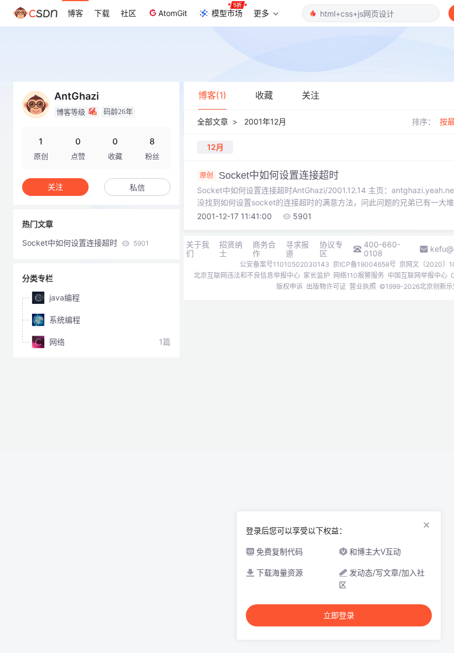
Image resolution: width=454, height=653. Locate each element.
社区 (128, 13)
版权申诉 (289, 286)
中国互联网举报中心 (417, 275)
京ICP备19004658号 (364, 264)
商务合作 (264, 249)
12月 (215, 147)
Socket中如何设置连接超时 (85, 242)
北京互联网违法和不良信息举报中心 (247, 275)
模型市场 (227, 13)
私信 (137, 187)
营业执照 (362, 286)
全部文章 (212, 121)
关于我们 (197, 249)
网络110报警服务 (358, 275)
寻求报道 (297, 249)
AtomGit (172, 13)
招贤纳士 (231, 249)
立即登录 (338, 615)
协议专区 (331, 249)
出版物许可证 (326, 286)
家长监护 (316, 275)
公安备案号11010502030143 (284, 264)
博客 (75, 13)
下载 (102, 13)
